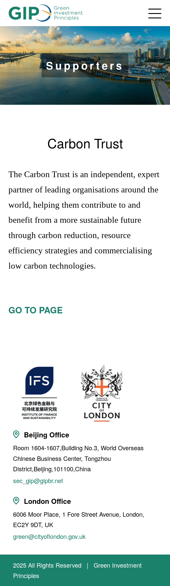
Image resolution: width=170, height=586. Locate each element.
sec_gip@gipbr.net (38, 480)
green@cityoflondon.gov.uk (49, 536)
